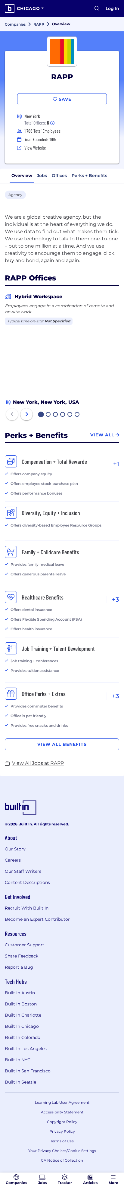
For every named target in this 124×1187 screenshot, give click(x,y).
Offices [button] (59, 175)
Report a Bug (19, 967)
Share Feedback (21, 956)
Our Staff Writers (23, 871)
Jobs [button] (42, 175)
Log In (112, 8)
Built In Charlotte (23, 1015)
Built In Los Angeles (26, 1048)
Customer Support (24, 945)
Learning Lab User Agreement (62, 1102)
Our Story (15, 849)
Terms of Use (62, 1141)
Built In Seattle (20, 1082)
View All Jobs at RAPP (38, 763)
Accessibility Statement (62, 1112)
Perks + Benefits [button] (89, 175)
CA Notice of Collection (62, 1160)
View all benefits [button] (62, 744)
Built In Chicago (22, 1026)
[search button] (97, 8)
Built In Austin (20, 992)
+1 (116, 463)
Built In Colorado (22, 1037)
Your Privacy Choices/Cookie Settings (62, 1150)
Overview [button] (21, 175)
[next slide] (26, 414)
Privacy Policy (62, 1131)
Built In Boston (21, 1004)
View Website (35, 147)
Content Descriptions (27, 882)
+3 (115, 599)
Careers (13, 860)
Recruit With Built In (26, 908)
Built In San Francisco (28, 1071)
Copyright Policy (62, 1121)
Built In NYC (17, 1059)
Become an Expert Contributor (37, 919)
